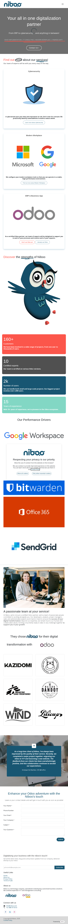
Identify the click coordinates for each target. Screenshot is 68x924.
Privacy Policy (7, 879)
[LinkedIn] (10, 912)
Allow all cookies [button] (22, 473)
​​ (34, 122)
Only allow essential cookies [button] (42, 473)
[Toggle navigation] (63, 4)
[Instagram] (14, 912)
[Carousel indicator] (32, 782)
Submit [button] (60, 839)
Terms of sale (8, 881)
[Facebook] (5, 912)
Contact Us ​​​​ (33, 48)
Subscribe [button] (59, 867)
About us (6, 877)
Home (5, 876)
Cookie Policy (7, 920)
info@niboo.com (11, 906)
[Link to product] (18, 665)
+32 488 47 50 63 (11, 908)
